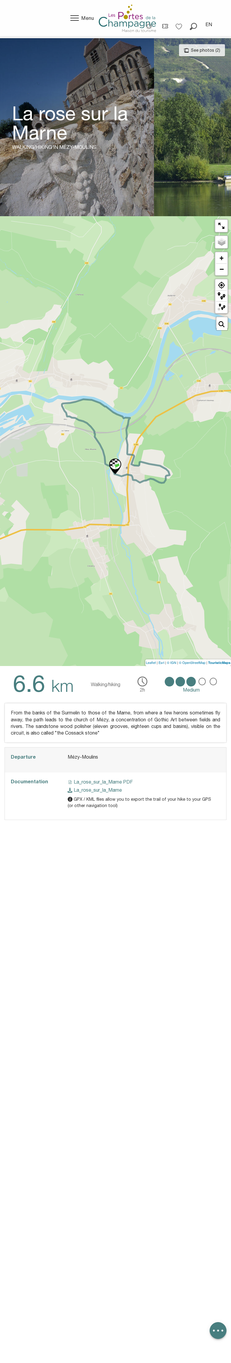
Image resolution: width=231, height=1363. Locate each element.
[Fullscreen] (221, 225)
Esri (161, 662)
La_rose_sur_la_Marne (97, 790)
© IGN (171, 662)
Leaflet (151, 662)
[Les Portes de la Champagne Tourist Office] (127, 18)
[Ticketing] (165, 26)
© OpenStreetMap (192, 662)
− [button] (222, 269)
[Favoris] (179, 24)
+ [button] (221, 258)
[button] (193, 24)
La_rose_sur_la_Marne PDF (102, 781)
